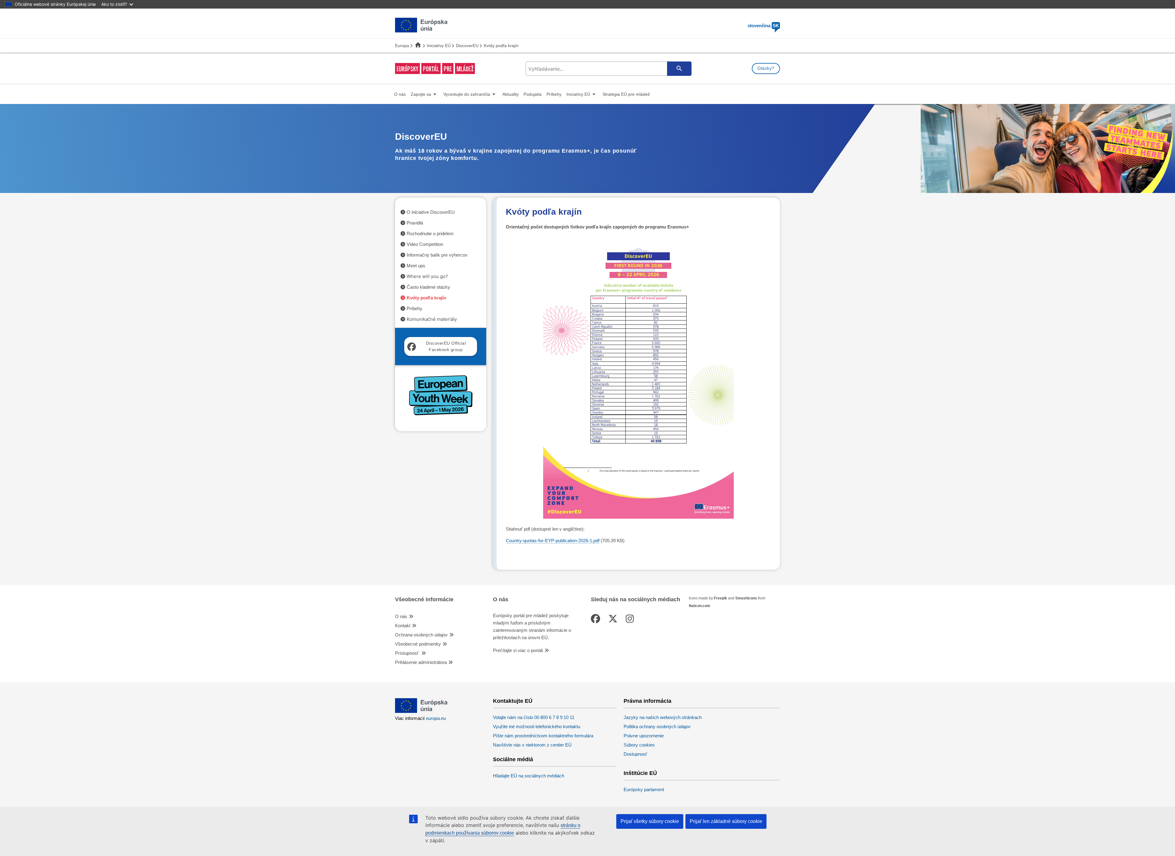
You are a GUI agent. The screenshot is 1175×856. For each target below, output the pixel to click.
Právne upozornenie (644, 735)
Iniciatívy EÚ (439, 45)
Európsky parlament (644, 789)
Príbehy (414, 308)
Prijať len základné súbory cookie (726, 821)
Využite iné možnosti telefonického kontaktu (536, 726)
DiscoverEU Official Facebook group (446, 346)
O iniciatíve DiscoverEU (431, 212)
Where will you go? (427, 276)
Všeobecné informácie (424, 599)
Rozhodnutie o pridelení (430, 233)
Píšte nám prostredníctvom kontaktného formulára (543, 735)
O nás (401, 616)
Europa (402, 45)
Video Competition (425, 244)
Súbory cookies (639, 744)
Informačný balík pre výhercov (437, 255)
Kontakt (402, 625)
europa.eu (436, 718)
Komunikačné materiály (432, 319)
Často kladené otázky (428, 287)
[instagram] (631, 619)
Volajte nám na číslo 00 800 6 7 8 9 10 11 (533, 717)
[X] (614, 619)
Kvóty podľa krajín (426, 297)
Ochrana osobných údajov (421, 634)
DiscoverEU (467, 45)
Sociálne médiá (513, 759)
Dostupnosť (635, 754)
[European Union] (421, 711)
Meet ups (416, 265)
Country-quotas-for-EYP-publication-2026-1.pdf (552, 540)
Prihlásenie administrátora (421, 662)
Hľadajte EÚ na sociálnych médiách (528, 775)
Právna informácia (647, 701)
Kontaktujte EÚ (512, 701)
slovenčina (763, 25)
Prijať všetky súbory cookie (650, 821)
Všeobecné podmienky (418, 644)
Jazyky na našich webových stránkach (663, 717)
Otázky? (765, 68)
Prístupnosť (407, 653)
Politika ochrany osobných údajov (657, 726)
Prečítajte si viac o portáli (518, 650)
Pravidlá (415, 222)
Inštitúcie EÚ (640, 773)
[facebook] (596, 619)
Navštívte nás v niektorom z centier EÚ (532, 744)
